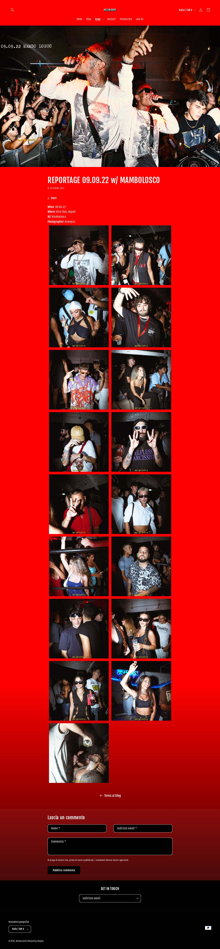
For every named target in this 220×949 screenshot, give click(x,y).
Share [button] (54, 198)
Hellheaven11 (21, 941)
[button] (12, 10)
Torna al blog (112, 795)
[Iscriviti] (137, 898)
